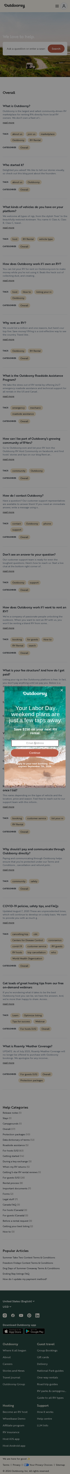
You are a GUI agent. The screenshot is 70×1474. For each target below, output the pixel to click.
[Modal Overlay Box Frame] (35, 737)
